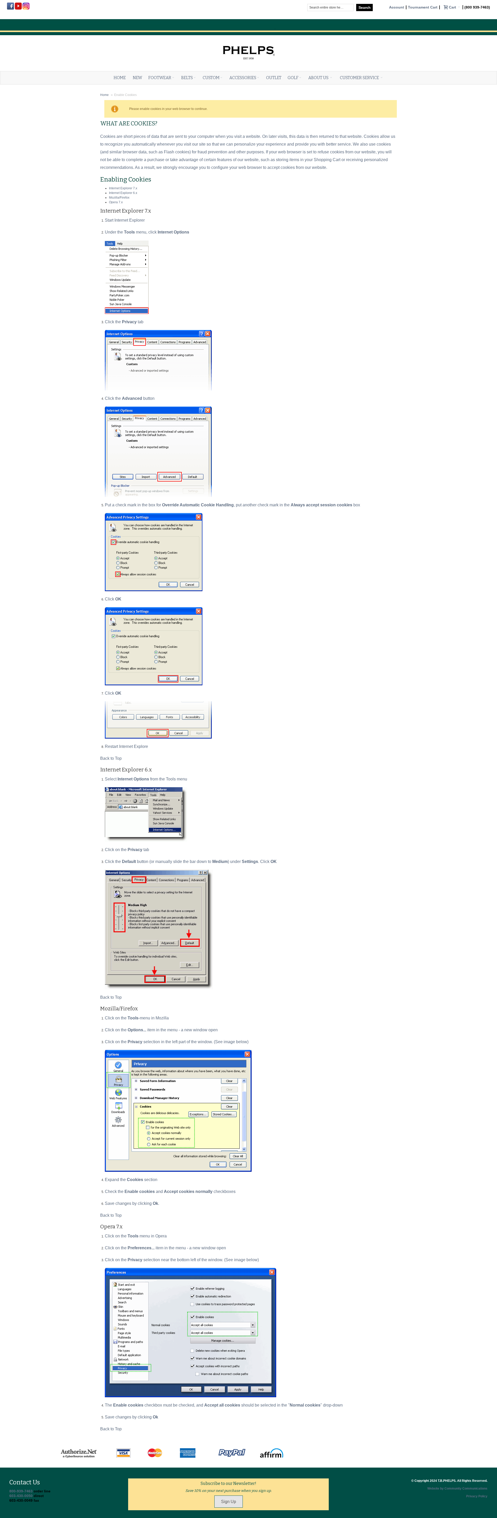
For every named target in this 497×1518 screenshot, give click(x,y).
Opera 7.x (116, 202)
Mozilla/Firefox (119, 197)
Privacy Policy (476, 1496)
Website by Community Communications (457, 1488)
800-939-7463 (21, 1491)
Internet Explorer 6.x (123, 193)
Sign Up (228, 1501)
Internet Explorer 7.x (123, 188)
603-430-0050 (21, 1496)
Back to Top (111, 758)
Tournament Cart (422, 7)
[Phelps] (248, 40)
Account (396, 7)
